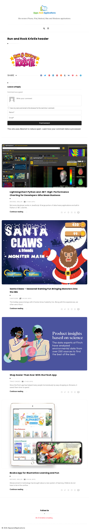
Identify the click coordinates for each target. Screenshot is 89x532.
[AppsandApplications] (44, 10)
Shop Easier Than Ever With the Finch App (33, 374)
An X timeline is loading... (45, 518)
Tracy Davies (15, 381)
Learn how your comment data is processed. (61, 129)
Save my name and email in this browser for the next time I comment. (32, 108)
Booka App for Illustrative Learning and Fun (34, 472)
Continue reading (16, 212)
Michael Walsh (16, 202)
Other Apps (30, 202)
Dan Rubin (14, 298)
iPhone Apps (26, 298)
